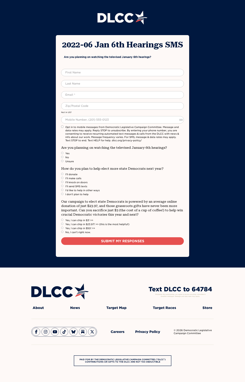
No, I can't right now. (78, 232)
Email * (67, 93)
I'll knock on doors (76, 182)
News (75, 308)
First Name (69, 70)
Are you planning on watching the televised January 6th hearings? (114, 148)
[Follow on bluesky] (74, 332)
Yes (67, 153)
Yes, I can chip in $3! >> (79, 220)
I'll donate (71, 174)
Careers (117, 332)
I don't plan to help (76, 194)
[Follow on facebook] (36, 332)
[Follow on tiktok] (64, 332)
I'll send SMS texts (76, 186)
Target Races (164, 308)
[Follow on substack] (83, 332)
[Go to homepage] (60, 291)
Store (207, 308)
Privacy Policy (147, 332)
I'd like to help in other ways (82, 190)
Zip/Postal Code (73, 104)
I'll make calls (73, 178)
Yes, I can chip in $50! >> (80, 228)
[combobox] (181, 119)
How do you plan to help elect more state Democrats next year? (112, 169)
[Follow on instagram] (46, 332)
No (67, 157)
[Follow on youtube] (55, 332)
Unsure (69, 161)
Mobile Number (72, 118)
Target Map (116, 308)
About (38, 308)
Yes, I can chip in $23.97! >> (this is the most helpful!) (97, 224)
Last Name (69, 82)
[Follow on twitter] (92, 332)
